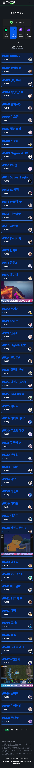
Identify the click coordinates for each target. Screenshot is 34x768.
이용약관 (8, 758)
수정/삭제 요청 (24, 758)
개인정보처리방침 (15, 758)
